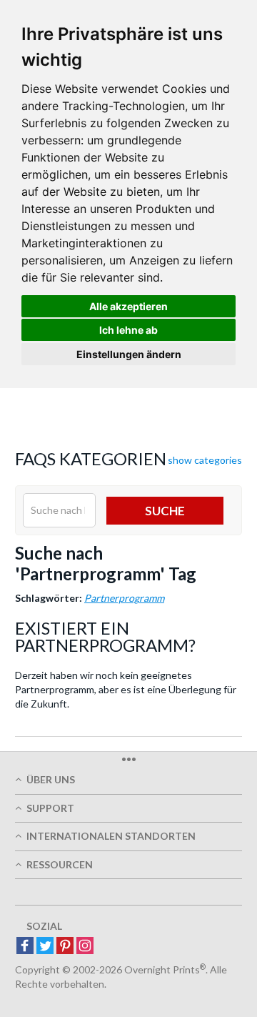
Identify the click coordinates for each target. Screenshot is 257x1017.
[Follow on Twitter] (45, 946)
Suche (165, 510)
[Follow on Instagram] (85, 946)
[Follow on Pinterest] (65, 946)
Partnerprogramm (124, 598)
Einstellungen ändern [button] (128, 354)
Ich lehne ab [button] (128, 330)
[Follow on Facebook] (25, 946)
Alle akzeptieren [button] (128, 306)
